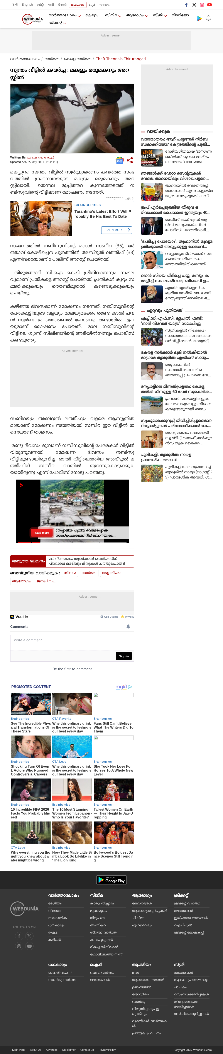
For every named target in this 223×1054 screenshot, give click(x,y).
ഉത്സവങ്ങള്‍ (141, 987)
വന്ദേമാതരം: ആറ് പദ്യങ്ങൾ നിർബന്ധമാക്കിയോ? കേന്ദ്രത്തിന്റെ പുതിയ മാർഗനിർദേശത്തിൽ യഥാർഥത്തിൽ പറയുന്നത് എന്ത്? (176, 142)
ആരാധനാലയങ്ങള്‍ (148, 980)
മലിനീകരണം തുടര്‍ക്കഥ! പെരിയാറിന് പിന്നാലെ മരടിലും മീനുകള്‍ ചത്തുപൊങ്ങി (87, 561)
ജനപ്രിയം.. (46, 581)
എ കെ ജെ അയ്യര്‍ (40, 158)
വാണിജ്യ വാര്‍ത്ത (62, 980)
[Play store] (199, 18)
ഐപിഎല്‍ (183, 926)
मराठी (51, 5)
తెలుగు (62, 5)
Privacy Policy (107, 1049)
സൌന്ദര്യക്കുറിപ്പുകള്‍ (191, 995)
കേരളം (92, 15)
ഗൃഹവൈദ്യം (142, 926)
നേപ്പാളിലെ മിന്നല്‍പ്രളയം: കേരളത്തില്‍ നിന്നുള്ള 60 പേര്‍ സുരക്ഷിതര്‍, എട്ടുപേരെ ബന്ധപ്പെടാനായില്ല (177, 389)
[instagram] (202, 5)
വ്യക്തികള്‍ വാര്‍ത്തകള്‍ (149, 1023)
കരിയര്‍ (54, 940)
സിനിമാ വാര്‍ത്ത (103, 933)
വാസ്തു (138, 1002)
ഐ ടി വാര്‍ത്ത (102, 973)
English (27, 5)
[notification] (208, 18)
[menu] (14, 19)
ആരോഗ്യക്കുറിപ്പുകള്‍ (149, 911)
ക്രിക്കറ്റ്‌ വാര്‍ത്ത (187, 904)
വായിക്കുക (158, 131)
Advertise (51, 1049)
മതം (135, 973)
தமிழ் (40, 5)
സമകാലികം (58, 918)
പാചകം (180, 987)
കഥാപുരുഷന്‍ (101, 940)
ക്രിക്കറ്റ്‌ (55, 23)
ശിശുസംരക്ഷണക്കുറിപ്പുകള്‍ (187, 1004)
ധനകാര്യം (56, 926)
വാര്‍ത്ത (52, 59)
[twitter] (194, 5)
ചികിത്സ (138, 918)
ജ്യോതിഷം (111, 573)
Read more (42, 532)
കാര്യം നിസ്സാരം (102, 904)
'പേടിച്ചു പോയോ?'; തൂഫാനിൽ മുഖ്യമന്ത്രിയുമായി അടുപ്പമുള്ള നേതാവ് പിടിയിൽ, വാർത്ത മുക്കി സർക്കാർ (177, 244)
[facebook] (186, 5)
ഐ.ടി (53, 933)
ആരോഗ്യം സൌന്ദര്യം (191, 980)
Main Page (18, 1049)
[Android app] (111, 880)
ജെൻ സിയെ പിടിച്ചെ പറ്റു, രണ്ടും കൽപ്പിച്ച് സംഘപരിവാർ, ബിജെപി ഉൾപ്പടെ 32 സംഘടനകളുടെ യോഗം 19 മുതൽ (175, 278)
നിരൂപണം (98, 918)
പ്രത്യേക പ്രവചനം (146, 1033)
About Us (35, 1049)
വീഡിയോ (180, 15)
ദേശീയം (55, 904)
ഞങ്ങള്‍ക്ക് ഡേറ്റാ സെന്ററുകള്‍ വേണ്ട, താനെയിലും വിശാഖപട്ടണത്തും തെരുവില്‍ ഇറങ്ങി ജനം (173, 176)
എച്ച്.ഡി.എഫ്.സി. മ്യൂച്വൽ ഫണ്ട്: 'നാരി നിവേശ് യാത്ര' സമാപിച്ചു (172, 321)
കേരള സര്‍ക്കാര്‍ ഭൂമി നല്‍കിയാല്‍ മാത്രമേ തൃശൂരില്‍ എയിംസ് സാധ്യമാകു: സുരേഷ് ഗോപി (174, 355)
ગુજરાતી (105, 5)
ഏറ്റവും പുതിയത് (164, 310)
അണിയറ (98, 926)
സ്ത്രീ (158, 15)
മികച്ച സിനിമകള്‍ (104, 947)
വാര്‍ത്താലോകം (62, 15)
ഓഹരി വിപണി (60, 973)
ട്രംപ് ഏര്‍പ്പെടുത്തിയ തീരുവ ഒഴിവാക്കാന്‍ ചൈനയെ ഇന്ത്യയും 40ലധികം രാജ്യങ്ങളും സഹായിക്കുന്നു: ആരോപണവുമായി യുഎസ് (176, 210)
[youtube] (209, 5)
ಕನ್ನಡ (92, 5)
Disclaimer (69, 1049)
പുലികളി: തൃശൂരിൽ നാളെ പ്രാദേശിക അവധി (166, 457)
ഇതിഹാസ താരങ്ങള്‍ (191, 918)
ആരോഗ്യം (135, 15)
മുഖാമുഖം (98, 911)
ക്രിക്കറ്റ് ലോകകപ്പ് (189, 933)
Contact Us (87, 1049)
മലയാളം (77, 5)
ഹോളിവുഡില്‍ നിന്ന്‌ (106, 955)
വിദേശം (54, 911)
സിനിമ (111, 15)
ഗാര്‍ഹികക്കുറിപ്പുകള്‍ (191, 1014)
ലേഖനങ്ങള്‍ (142, 904)
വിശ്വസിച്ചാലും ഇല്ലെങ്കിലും (145, 1011)
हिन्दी (15, 5)
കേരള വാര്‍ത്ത (77, 59)
